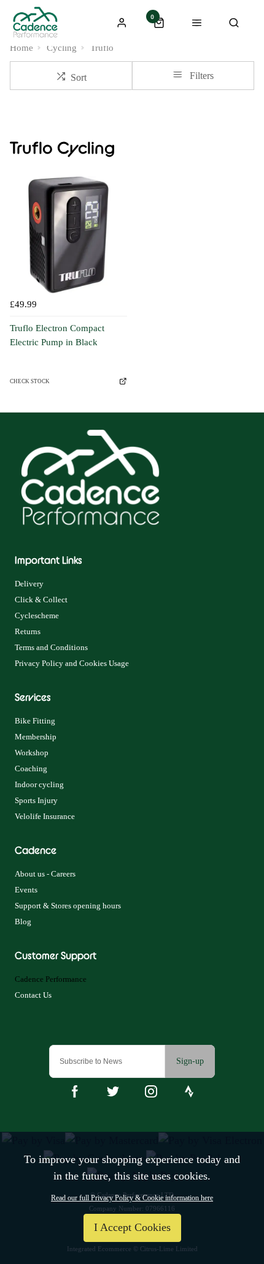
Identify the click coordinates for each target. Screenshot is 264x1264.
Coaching (31, 768)
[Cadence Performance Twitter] (112, 1091)
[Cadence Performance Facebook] (74, 1091)
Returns (28, 631)
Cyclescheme (37, 615)
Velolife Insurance (45, 816)
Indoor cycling (39, 784)
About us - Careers (45, 873)
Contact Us (33, 995)
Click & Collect (41, 599)
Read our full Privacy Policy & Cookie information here (132, 1198)
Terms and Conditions (51, 647)
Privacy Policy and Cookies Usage (72, 663)
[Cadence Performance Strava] (189, 1091)
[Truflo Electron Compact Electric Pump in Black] (68, 234)
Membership (35, 736)
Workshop (32, 752)
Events (26, 889)
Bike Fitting (35, 720)
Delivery (29, 583)
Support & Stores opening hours (68, 905)
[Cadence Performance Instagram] (151, 1091)
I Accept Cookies (132, 1227)
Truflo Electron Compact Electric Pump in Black (57, 335)
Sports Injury (36, 800)
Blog (23, 921)
